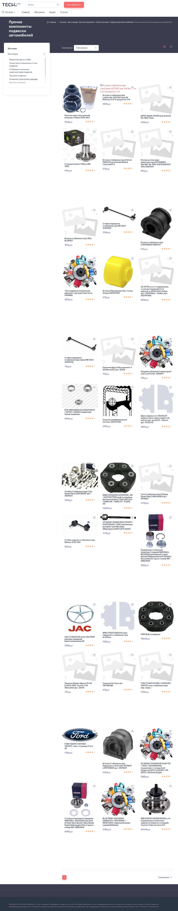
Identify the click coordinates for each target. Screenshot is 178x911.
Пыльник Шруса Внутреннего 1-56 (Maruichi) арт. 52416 (118, 368)
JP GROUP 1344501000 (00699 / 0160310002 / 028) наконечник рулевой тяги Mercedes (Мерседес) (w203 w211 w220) (118, 525)
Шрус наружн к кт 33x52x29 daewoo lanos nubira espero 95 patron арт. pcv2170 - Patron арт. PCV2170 (155, 419)
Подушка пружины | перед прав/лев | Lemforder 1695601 (156, 372)
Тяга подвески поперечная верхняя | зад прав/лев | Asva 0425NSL (78, 293)
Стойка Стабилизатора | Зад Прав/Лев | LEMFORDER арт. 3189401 (78, 493)
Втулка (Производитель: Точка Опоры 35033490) (118, 292)
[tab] (171, 47)
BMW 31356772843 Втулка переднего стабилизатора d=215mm (115, 635)
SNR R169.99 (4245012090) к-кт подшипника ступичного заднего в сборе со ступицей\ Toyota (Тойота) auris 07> (155, 821)
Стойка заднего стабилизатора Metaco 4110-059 (80, 541)
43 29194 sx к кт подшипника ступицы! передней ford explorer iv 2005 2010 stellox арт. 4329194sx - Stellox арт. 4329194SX (154, 291)
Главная (26, 12)
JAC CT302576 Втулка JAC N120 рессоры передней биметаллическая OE (80, 639)
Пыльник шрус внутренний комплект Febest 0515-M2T (77, 116)
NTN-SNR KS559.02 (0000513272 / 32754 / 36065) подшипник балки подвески (80, 412)
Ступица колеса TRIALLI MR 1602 (78, 165)
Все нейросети (74, 5)
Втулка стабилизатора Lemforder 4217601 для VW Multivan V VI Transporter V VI (116, 97)
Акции (52, 12)
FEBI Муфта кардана (150, 634)
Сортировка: (67, 48)
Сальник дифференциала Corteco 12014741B (115, 421)
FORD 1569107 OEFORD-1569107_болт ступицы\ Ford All (79, 746)
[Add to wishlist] (94, 87)
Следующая (163, 877)
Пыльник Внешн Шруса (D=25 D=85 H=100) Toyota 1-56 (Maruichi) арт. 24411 (78, 685)
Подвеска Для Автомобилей (121, 22)
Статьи (64, 12)
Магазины (39, 12)
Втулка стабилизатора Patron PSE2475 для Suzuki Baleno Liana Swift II (117, 162)
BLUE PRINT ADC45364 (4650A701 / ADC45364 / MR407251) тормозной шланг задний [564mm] (116, 821)
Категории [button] (13, 54)
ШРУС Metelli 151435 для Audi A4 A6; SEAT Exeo (156, 117)
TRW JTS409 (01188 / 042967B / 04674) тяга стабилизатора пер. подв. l (156, 685)
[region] (27, 70)
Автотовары (72, 22)
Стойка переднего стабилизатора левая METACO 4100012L (79, 360)
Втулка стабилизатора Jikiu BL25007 (78, 239)
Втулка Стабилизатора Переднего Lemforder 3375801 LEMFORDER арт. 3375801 (117, 766)
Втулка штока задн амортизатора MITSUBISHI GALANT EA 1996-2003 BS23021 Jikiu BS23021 (156, 163)
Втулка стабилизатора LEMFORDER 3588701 (152, 243)
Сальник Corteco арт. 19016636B (113, 684)
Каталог (9, 12)
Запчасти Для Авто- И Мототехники (94, 22)
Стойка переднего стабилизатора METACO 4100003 (114, 226)
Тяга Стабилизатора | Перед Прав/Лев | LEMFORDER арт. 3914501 (154, 496)
